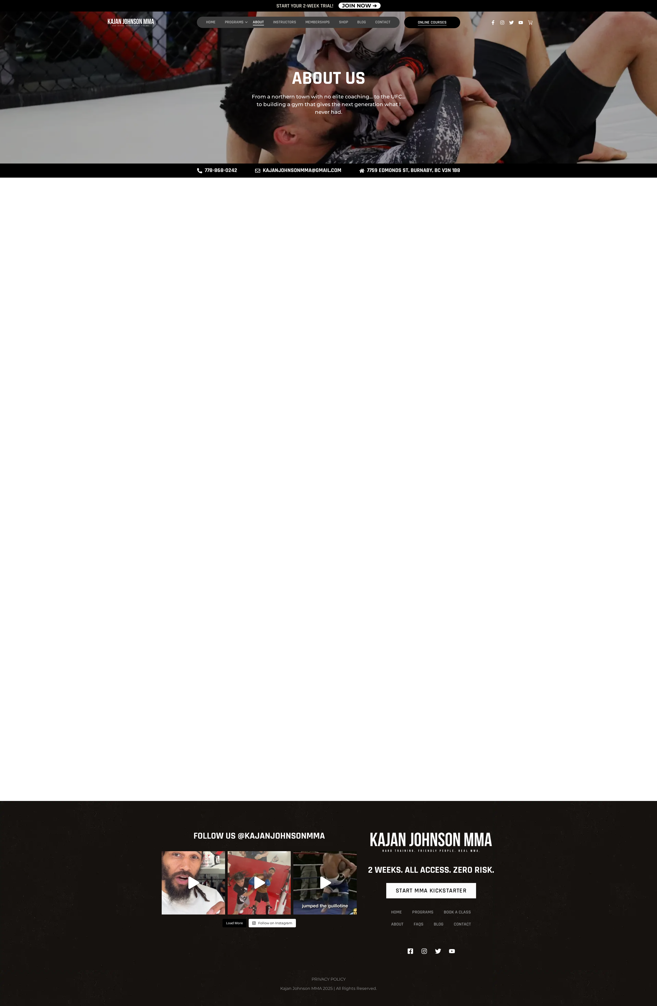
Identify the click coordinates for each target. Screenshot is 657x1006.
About (258, 22)
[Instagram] (502, 22)
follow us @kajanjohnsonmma (259, 836)
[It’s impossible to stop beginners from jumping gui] (325, 882)
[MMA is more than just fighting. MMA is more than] (193, 882)
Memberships (317, 22)
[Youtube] (520, 22)
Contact (382, 22)
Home (211, 22)
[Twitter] (511, 22)
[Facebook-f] (493, 22)
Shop (343, 22)
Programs (234, 22)
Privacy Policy (329, 979)
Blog (361, 22)
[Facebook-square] (410, 951)
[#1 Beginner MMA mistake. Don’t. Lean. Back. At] (259, 882)
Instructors (284, 22)
